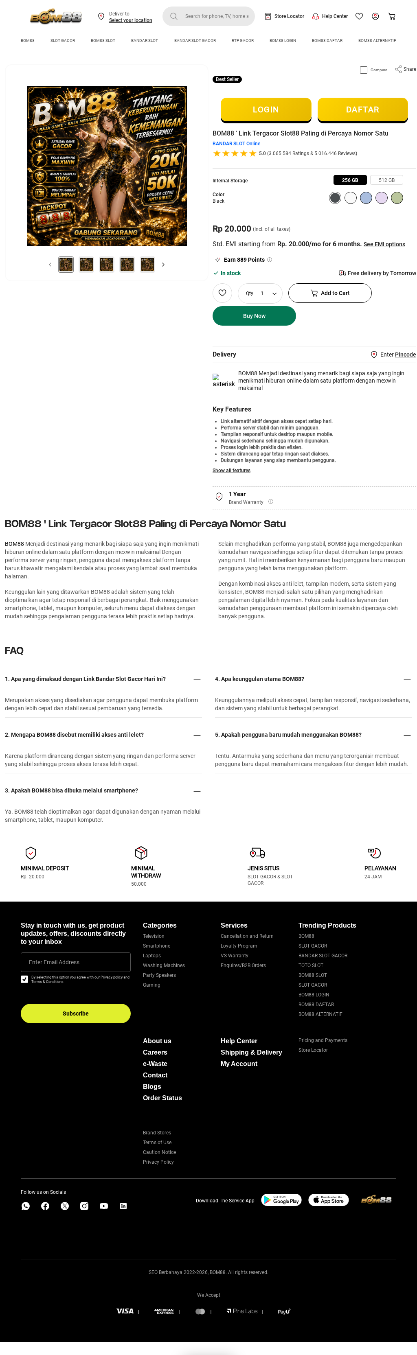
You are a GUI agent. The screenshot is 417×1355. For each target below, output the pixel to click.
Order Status (162, 1098)
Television (154, 936)
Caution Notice (159, 1152)
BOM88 (28, 40)
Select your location (130, 20)
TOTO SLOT (310, 965)
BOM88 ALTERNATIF (377, 40)
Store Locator (289, 16)
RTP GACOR (243, 40)
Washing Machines (164, 965)
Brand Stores (157, 1133)
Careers (155, 1052)
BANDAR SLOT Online (236, 144)
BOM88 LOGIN (283, 40)
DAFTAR (363, 109)
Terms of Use (157, 1142)
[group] (350, 180)
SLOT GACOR (62, 40)
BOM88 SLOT (103, 40)
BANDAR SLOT (144, 40)
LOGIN (266, 109)
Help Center (335, 16)
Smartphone (156, 946)
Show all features (231, 470)
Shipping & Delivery (251, 1052)
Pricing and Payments (322, 1040)
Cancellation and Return (247, 936)
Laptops (152, 956)
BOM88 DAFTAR (327, 40)
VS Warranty (234, 956)
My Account (239, 1063)
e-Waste (155, 1063)
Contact (155, 1075)
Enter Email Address (54, 962)
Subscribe (76, 1013)
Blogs (152, 1086)
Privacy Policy (158, 1162)
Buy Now (254, 316)
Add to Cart (335, 293)
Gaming (151, 985)
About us (157, 1041)
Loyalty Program (239, 946)
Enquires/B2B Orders (243, 965)
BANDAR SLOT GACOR (195, 40)
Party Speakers (159, 975)
